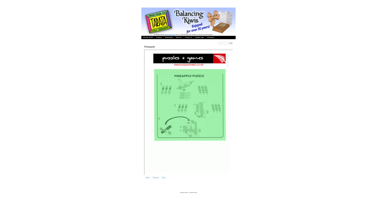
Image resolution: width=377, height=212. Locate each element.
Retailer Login (199, 37)
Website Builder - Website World (188, 192)
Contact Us (188, 37)
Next (163, 177)
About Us (179, 37)
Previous (156, 177)
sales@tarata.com (170, 34)
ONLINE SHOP (148, 37)
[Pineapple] (188, 174)
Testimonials (169, 37)
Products (159, 37)
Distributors (210, 37)
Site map (197, 189)
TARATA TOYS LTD (189, 189)
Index (147, 177)
